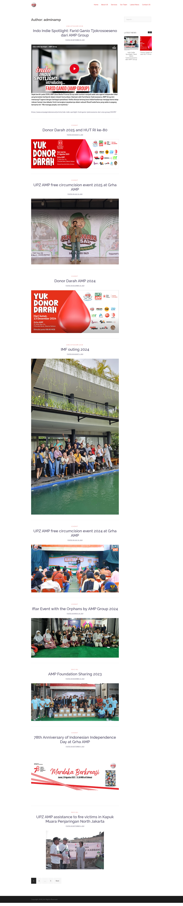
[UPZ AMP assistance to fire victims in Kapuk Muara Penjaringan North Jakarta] (75, 850)
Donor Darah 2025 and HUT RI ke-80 (74, 130)
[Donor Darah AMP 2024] (75, 311)
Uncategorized (75, 26)
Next (57, 881)
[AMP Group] (33, 4)
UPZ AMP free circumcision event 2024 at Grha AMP (75, 533)
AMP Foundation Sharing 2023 (75, 674)
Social (75, 669)
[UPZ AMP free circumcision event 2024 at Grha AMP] (75, 568)
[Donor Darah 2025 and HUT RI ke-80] (75, 154)
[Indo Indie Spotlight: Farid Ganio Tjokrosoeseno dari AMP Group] (75, 76)
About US (104, 5)
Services (114, 5)
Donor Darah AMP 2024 (75, 281)
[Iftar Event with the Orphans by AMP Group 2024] (75, 638)
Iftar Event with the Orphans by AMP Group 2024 (75, 609)
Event (75, 125)
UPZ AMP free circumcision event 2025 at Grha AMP (75, 187)
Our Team (123, 5)
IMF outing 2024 (75, 349)
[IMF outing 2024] (75, 436)
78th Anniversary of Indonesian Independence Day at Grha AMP (75, 739)
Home (96, 5)
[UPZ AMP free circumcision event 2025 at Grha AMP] (75, 231)
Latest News (134, 5)
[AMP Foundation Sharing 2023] (75, 702)
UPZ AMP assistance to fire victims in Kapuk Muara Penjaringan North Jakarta (75, 819)
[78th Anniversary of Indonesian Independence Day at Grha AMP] (75, 775)
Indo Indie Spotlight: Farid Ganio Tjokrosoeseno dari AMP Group (75, 32)
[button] (151, 32)
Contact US (146, 5)
